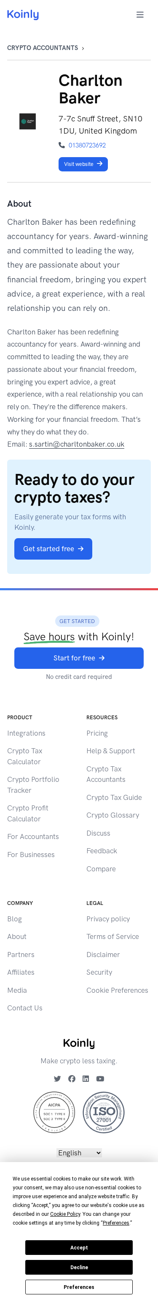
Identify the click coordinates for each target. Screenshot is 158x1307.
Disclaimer (103, 954)
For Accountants (33, 836)
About (17, 936)
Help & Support (110, 751)
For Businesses (31, 854)
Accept (79, 1248)
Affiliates (21, 972)
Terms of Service (112, 936)
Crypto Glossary (112, 815)
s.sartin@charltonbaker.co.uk (76, 444)
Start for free (74, 658)
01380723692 (87, 145)
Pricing (97, 733)
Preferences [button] (116, 1223)
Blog (14, 919)
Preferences (79, 1287)
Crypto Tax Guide (114, 797)
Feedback (101, 851)
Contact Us (25, 1008)
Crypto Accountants (42, 48)
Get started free (48, 548)
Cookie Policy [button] (65, 1214)
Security (99, 972)
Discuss (98, 833)
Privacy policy (108, 919)
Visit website (79, 164)
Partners (21, 954)
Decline (79, 1267)
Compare (101, 869)
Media (17, 990)
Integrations (26, 733)
